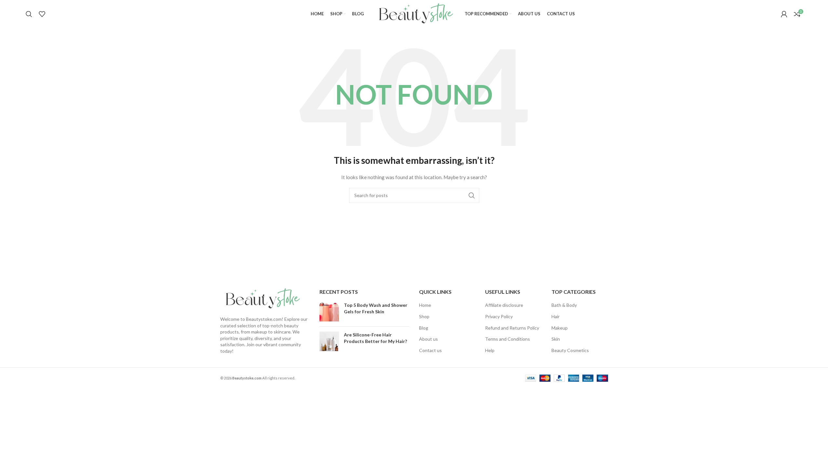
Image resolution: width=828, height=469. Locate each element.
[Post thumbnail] (329, 311)
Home (425, 305)
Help (490, 350)
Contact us (430, 350)
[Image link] (261, 298)
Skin (555, 339)
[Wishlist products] (41, 14)
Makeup (559, 328)
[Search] (28, 14)
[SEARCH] (471, 195)
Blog (423, 328)
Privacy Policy (499, 316)
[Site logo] (414, 13)
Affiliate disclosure (504, 305)
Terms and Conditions (507, 339)
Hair (555, 316)
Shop (424, 316)
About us (428, 339)
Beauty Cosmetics (570, 350)
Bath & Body (564, 305)
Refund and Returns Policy (512, 328)
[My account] (784, 14)
